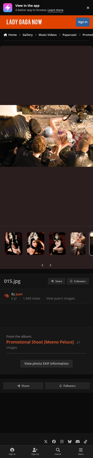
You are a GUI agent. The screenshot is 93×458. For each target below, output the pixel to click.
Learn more (8, 8)
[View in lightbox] (46, 136)
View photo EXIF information (46, 363)
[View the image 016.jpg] (78, 243)
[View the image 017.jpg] (57, 243)
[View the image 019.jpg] (13, 243)
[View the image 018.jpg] (35, 243)
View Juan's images (60, 298)
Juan (19, 294)
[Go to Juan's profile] (6, 296)
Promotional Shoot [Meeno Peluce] (40, 342)
